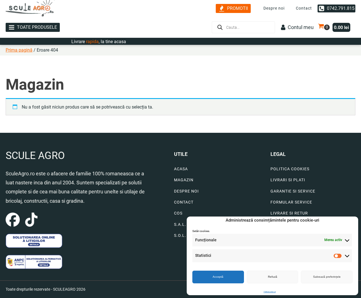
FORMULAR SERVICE (291, 202)
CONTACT (183, 202)
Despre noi (274, 8)
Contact (304, 8)
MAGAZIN (183, 180)
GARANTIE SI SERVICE (292, 191)
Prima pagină (19, 50)
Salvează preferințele (327, 276)
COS (178, 213)
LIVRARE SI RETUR (289, 213)
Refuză (272, 276)
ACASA (181, 169)
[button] (233, 8)
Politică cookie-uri (270, 292)
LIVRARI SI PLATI (287, 180)
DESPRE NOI (186, 191)
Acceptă (218, 276)
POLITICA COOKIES (289, 169)
